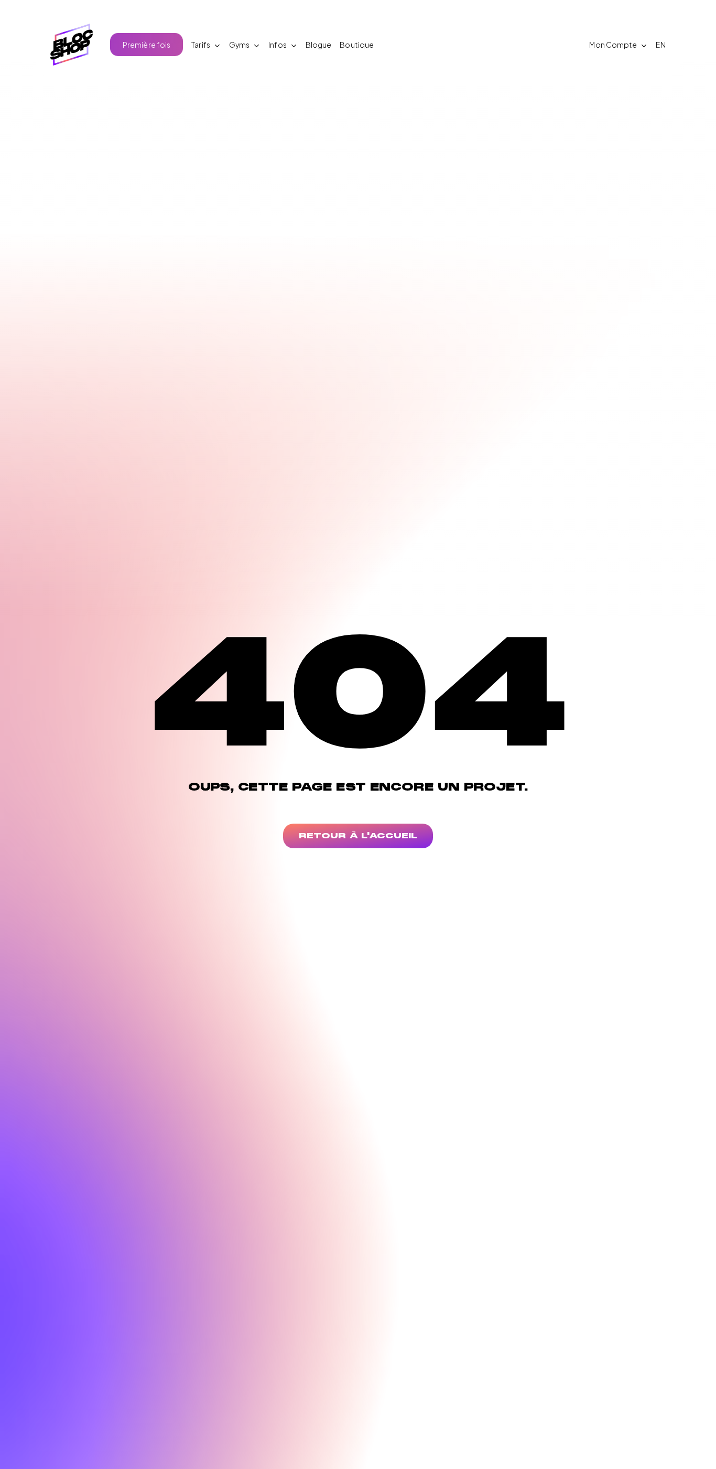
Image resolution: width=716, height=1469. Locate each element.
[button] (358, 835)
